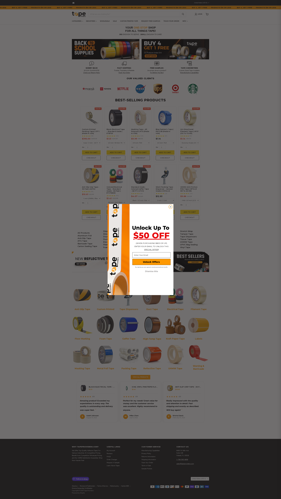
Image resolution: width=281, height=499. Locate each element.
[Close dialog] (171, 207)
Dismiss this (151, 271)
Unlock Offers (151, 262)
